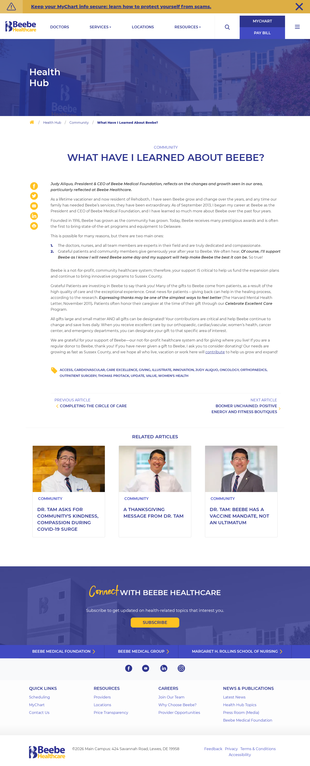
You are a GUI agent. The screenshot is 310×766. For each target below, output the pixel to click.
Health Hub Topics (239, 705)
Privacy (231, 749)
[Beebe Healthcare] (20, 31)
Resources (186, 27)
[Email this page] (34, 206)
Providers (102, 697)
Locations (143, 27)
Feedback (213, 749)
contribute (215, 352)
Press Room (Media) (241, 712)
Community (79, 123)
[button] (299, 6)
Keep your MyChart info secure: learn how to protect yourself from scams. (121, 6)
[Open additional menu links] (297, 27)
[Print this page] (34, 226)
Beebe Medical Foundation (61, 651)
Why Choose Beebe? (177, 705)
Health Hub (52, 123)
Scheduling (39, 697)
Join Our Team (171, 697)
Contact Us (39, 712)
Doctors (59, 27)
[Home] (32, 123)
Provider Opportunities (179, 712)
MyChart (262, 21)
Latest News (234, 697)
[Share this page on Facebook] (34, 186)
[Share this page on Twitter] (34, 196)
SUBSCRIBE (155, 622)
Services (99, 27)
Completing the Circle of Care (93, 406)
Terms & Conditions (258, 749)
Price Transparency (111, 712)
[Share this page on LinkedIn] (34, 216)
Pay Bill (262, 33)
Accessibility (240, 755)
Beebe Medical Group (141, 651)
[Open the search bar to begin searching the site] (227, 27)
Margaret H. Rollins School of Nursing (235, 651)
